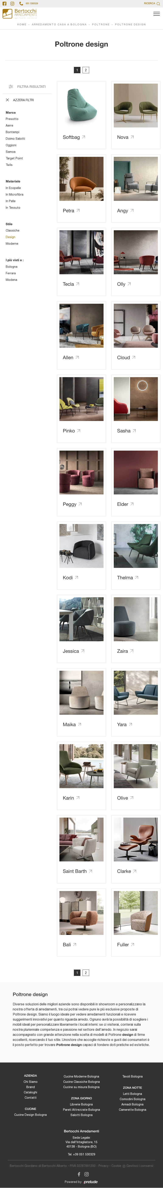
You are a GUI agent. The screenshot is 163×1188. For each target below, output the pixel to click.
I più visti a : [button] (15, 260)
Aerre (9, 125)
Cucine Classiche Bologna (81, 1081)
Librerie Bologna (81, 1104)
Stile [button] (9, 224)
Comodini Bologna (132, 1099)
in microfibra (14, 194)
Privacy (103, 1165)
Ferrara (11, 273)
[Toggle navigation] (156, 14)
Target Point (14, 158)
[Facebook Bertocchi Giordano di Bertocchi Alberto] (78, 1173)
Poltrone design (130, 24)
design (10, 237)
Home (22, 24)
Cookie (116, 1165)
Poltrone (101, 24)
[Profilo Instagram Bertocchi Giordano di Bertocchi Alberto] (12, 3)
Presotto (12, 119)
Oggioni (11, 145)
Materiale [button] (13, 181)
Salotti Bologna (81, 1115)
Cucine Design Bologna (30, 1114)
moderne (12, 243)
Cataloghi (30, 1092)
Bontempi (12, 132)
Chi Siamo (31, 1081)
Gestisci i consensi (139, 1165)
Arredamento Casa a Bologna (59, 24)
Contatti (31, 1097)
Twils (9, 165)
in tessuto (13, 207)
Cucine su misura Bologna (81, 1087)
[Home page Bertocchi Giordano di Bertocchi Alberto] (20, 14)
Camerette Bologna (132, 1109)
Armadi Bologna (132, 1104)
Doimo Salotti (15, 138)
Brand (30, 1087)
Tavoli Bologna (132, 1076)
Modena (11, 279)
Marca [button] (11, 112)
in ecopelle (13, 188)
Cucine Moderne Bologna (81, 1076)
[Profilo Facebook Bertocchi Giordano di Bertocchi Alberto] (4, 3)
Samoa (10, 151)
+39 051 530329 (84, 1154)
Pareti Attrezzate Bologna (81, 1109)
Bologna (11, 266)
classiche (12, 230)
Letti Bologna (132, 1094)
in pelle (10, 201)
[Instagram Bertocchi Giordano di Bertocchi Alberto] (85, 1173)
